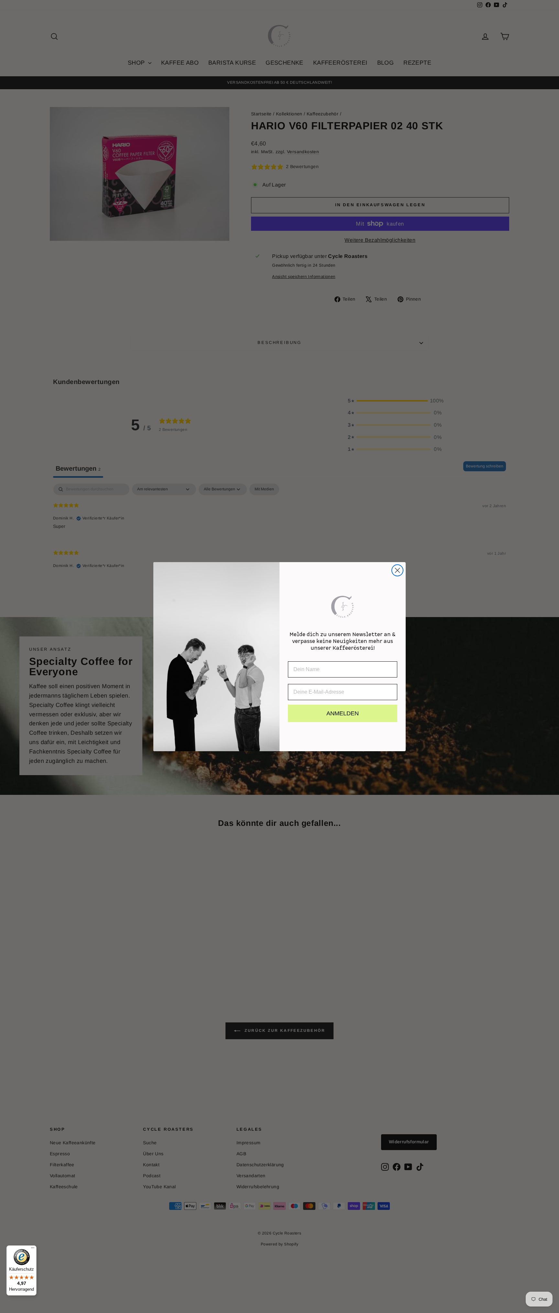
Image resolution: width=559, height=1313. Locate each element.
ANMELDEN (342, 713)
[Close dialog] (397, 570)
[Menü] (33, 1249)
